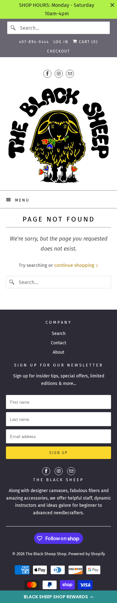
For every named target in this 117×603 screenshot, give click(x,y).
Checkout (58, 51)
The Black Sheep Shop (46, 553)
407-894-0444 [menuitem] (34, 42)
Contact (58, 343)
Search (59, 333)
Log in (60, 42)
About (58, 352)
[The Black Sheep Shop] (58, 133)
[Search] (13, 28)
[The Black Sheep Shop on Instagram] (59, 74)
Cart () (87, 42)
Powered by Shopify (86, 553)
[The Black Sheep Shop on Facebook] (47, 74)
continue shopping (74, 265)
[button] (58, 597)
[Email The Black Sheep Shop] (70, 74)
